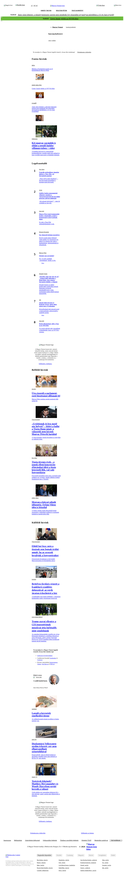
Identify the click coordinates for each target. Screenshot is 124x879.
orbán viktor (35, 498)
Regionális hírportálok (44, 855)
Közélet (59, 855)
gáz (40, 300)
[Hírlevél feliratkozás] (35, 668)
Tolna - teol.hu (105, 860)
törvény (34, 389)
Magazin (81, 855)
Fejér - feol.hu (62, 862)
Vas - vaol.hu (105, 862)
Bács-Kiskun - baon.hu (42, 860)
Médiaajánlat (18, 840)
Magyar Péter (42, 253)
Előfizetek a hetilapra (45, 364)
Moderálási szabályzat (101, 840)
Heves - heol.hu (62, 870)
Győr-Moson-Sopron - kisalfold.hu (67, 865)
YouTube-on (45, 664)
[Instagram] (43, 668)
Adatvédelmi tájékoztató (32, 840)
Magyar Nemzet (57, 27)
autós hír (34, 739)
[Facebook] (39, 668)
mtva (33, 65)
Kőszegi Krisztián (44, 232)
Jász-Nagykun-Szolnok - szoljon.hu (88, 860)
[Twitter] (46, 668)
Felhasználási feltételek (50, 840)
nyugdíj (34, 103)
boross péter (39, 677)
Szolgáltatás (102, 855)
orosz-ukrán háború (37, 617)
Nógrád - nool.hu (84, 865)
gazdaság (34, 709)
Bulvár (91, 855)
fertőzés (34, 579)
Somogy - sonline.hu (85, 868)
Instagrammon (53, 662)
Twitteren (39, 660)
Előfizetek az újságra (87, 833)
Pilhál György (37, 675)
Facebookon (53, 658)
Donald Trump (43, 274)
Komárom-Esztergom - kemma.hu (88, 862)
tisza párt (41, 211)
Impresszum (7, 840)
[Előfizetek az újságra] (100, 5)
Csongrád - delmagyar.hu (42, 870)
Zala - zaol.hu (105, 868)
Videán (39, 664)
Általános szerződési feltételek (69, 840)
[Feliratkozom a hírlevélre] (20, 6)
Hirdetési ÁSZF (86, 840)
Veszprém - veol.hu (106, 865)
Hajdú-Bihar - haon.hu (64, 868)
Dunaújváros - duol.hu (64, 860)
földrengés (34, 139)
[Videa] (50, 668)
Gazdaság (70, 855)
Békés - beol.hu (40, 865)
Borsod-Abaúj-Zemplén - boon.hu (45, 868)
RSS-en (52, 664)
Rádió (113, 855)
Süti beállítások (115, 840)
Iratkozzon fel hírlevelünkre (45, 655)
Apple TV (34, 777)
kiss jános (41, 169)
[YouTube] (53, 668)
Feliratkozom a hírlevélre (84, 52)
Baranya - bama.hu (41, 862)
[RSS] (57, 668)
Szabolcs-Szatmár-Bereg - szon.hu (88, 870)
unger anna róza (37, 85)
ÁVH (40, 190)
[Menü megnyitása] (118, 5)
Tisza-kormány (36, 419)
